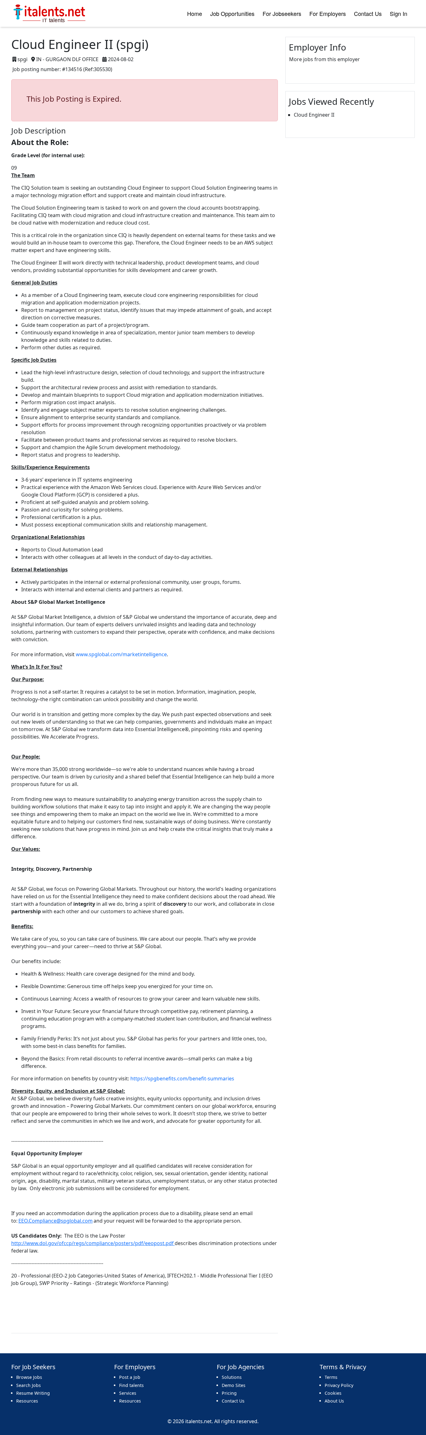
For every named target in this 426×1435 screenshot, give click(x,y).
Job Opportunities (232, 13)
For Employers (327, 13)
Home (194, 13)
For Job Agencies (240, 1367)
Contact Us (368, 13)
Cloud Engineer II (314, 114)
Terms (331, 1377)
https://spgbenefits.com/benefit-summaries (182, 1078)
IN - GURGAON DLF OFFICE (67, 59)
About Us (334, 1401)
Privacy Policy (339, 1385)
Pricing (229, 1393)
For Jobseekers (282, 13)
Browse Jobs (29, 1377)
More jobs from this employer (324, 59)
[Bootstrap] (50, 13)
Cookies (333, 1393)
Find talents (131, 1385)
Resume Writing (33, 1393)
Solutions (232, 1377)
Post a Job (129, 1377)
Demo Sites (233, 1385)
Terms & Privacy (343, 1367)
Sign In (398, 13)
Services (127, 1393)
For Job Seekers (33, 1367)
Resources (27, 1401)
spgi (22, 59)
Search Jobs (28, 1385)
